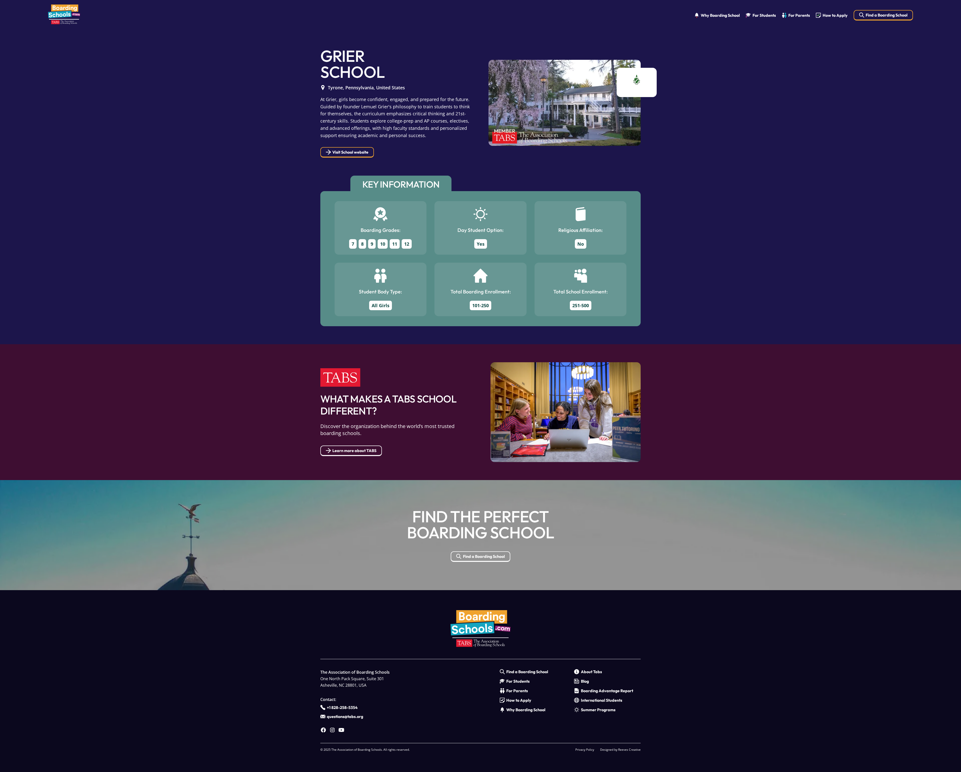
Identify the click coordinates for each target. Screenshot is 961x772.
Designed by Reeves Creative (620, 749)
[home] (64, 15)
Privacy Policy (584, 749)
